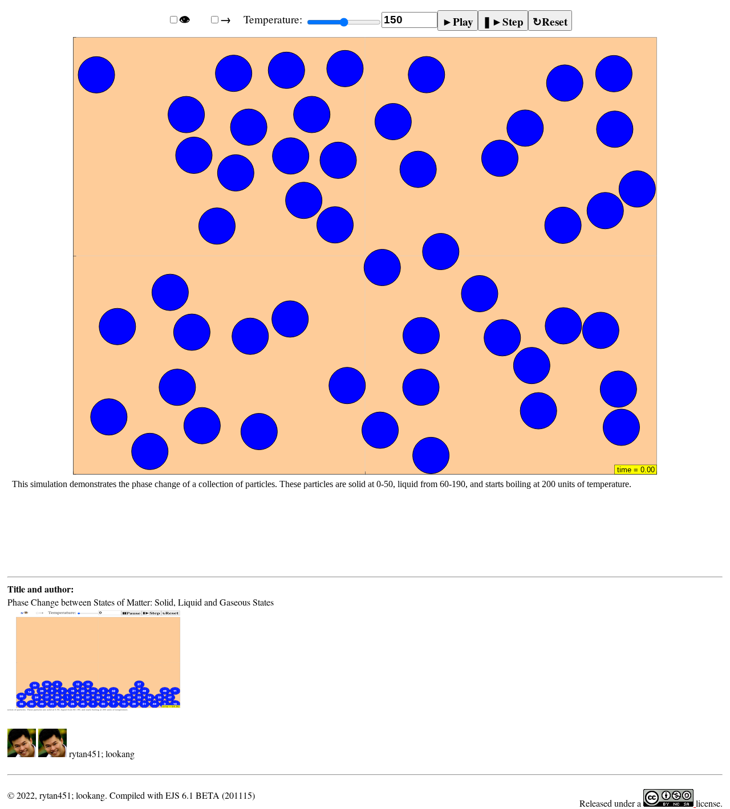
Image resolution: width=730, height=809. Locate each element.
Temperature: (273, 19)
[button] (365, 283)
